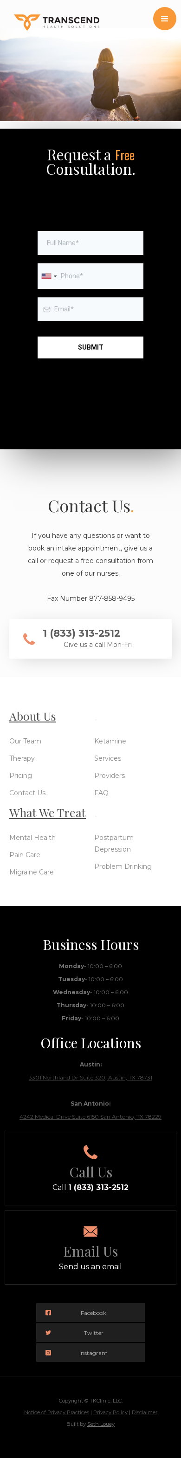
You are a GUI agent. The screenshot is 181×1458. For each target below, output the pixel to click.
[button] (164, 18)
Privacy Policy (110, 1412)
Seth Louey (101, 1424)
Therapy (22, 758)
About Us (32, 715)
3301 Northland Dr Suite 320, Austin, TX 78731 (90, 1077)
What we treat (47, 812)
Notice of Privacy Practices (56, 1412)
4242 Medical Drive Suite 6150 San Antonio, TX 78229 (90, 1116)
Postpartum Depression (114, 843)
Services (107, 758)
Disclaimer (144, 1412)
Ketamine (110, 741)
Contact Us (27, 793)
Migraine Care (31, 872)
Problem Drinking (123, 866)
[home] (49, 15)
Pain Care (24, 855)
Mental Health (32, 837)
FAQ (101, 793)
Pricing (20, 775)
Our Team (25, 741)
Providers (109, 775)
